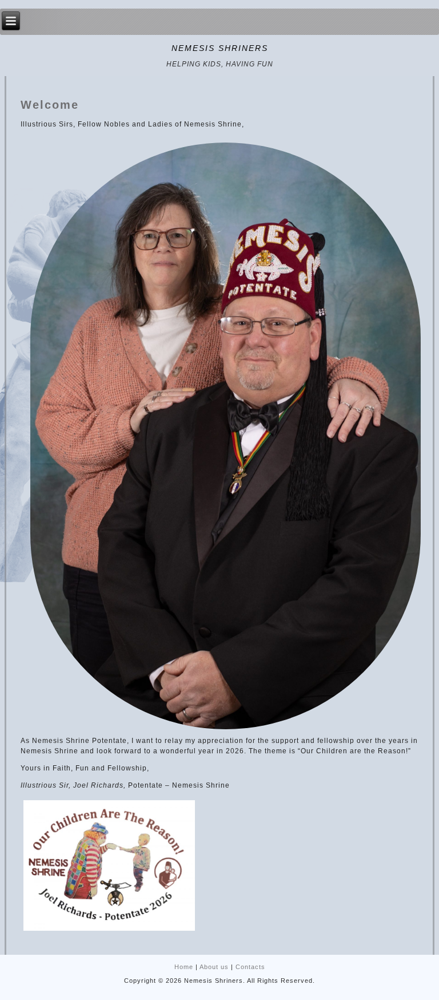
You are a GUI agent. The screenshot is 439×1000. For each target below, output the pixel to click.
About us (214, 966)
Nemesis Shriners (219, 48)
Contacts (250, 966)
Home (183, 966)
